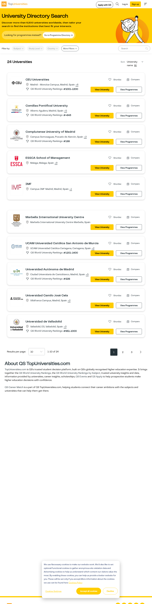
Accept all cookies (88, 591)
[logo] (14, 4)
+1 (70, 189)
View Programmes (129, 89)
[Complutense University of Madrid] (16, 134)
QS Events (81, 376)
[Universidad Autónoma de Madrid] (16, 272)
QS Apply (97, 376)
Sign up (135, 4)
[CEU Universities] (16, 82)
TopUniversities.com (15, 369)
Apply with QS (104, 5)
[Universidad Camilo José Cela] (16, 298)
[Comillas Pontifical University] (16, 108)
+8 (77, 84)
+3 (65, 326)
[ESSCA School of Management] (16, 161)
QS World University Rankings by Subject (78, 373)
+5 (65, 111)
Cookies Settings (53, 591)
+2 (85, 137)
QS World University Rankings (35, 373)
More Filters (69, 48)
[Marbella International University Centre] (16, 220)
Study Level (34, 48)
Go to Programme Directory (57, 35)
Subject (17, 48)
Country (52, 48)
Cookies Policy (75, 582)
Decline (110, 591)
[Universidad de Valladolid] (16, 324)
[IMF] (16, 187)
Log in (125, 4)
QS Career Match (14, 387)
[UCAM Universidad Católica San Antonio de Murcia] (16, 246)
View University (102, 89)
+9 (56, 163)
